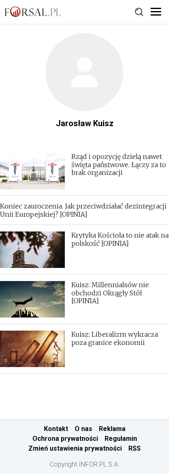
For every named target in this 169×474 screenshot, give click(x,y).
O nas (83, 429)
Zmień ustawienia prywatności (75, 448)
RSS (134, 448)
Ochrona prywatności (65, 438)
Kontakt (56, 429)
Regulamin (121, 438)
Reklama (112, 429)
